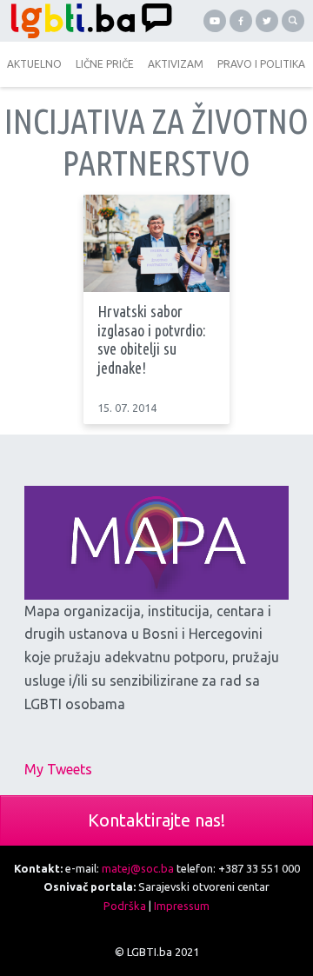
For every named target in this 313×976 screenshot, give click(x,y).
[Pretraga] (293, 21)
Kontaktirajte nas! (156, 820)
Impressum (182, 906)
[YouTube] (214, 21)
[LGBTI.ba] (87, 21)
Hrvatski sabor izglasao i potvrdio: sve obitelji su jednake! (151, 339)
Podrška (124, 906)
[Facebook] (241, 21)
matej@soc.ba (138, 868)
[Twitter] (267, 21)
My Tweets (58, 769)
